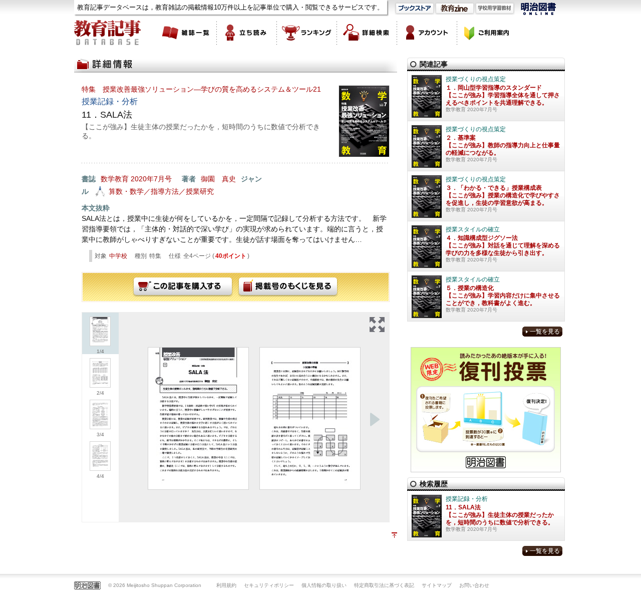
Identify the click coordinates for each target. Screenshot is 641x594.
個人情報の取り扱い (324, 585)
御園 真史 (218, 179)
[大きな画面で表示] (377, 324)
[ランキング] (307, 32)
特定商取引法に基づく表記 (384, 585)
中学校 (118, 255)
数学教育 (115, 179)
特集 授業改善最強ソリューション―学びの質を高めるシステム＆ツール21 (201, 89)
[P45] (310, 418)
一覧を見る (545, 331)
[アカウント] (427, 32)
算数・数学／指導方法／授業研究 (161, 191)
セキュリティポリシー (269, 585)
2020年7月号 (151, 179)
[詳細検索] (367, 32)
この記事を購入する (183, 287)
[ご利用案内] (487, 32)
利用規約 (226, 585)
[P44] (198, 418)
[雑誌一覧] (187, 32)
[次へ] (375, 419)
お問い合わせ (474, 585)
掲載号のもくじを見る (288, 287)
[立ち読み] (247, 32)
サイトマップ (437, 585)
